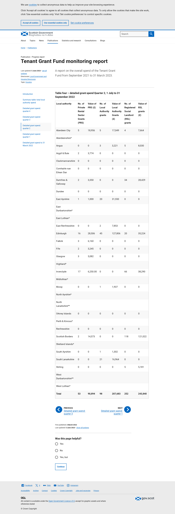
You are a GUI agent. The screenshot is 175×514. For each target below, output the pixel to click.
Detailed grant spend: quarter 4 (32, 109)
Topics (32, 40)
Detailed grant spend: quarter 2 (32, 127)
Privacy (96, 491)
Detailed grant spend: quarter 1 (32, 135)
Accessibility (25, 491)
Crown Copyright (66, 491)
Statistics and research (71, 40)
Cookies (54, 491)
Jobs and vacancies (83, 491)
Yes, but (64, 457)
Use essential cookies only (55, 23)
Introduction (28, 94)
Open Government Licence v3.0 (62, 501)
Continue (61, 467)
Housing (28, 82)
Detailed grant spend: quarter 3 (32, 118)
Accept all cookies (30, 23)
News (41, 40)
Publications (53, 40)
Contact (45, 491)
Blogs (102, 40)
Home (23, 48)
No (61, 450)
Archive (36, 491)
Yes (61, 443)
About (23, 40)
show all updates (82, 428)
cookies (33, 4)
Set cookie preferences (82, 22)
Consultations (90, 40)
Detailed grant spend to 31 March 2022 (34, 144)
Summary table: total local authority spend (34, 101)
